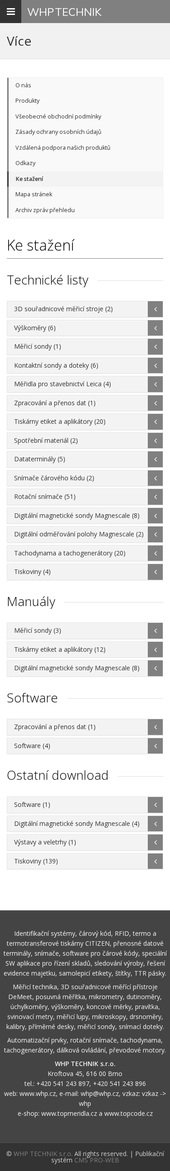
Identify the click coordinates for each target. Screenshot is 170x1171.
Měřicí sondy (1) (37, 346)
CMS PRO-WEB (96, 1160)
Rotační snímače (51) (45, 496)
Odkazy (25, 163)
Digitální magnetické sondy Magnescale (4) (77, 823)
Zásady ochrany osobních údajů (58, 132)
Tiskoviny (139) (36, 861)
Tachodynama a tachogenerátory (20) (70, 553)
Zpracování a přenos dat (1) (55, 402)
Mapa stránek (33, 194)
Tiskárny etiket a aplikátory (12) (60, 649)
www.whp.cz (37, 1093)
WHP (64, 12)
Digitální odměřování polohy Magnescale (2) (79, 534)
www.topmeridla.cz (69, 1113)
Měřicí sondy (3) (37, 630)
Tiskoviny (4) (32, 571)
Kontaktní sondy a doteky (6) (56, 365)
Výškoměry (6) (35, 327)
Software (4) (32, 745)
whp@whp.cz (100, 1093)
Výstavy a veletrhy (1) (45, 842)
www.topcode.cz (128, 1113)
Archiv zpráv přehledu (45, 210)
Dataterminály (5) (39, 459)
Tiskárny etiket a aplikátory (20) (60, 421)
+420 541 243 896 (119, 1083)
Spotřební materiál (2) (46, 440)
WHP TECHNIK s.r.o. (43, 1153)
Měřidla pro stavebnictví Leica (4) (62, 383)
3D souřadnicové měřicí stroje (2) (63, 308)
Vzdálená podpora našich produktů (63, 148)
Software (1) (32, 804)
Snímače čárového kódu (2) (54, 478)
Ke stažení (29, 179)
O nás (23, 85)
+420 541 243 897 (62, 1083)
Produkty (27, 100)
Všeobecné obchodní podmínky (58, 116)
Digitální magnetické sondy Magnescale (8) (77, 515)
